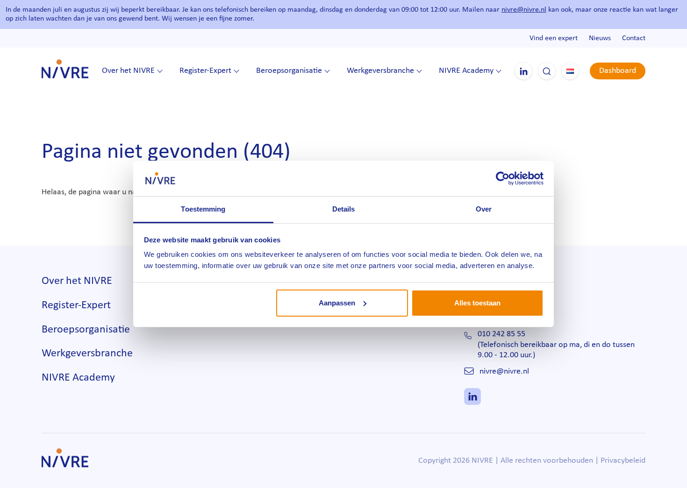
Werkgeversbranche (380, 70)
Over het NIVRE (128, 70)
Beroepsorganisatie (289, 70)
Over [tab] (484, 209)
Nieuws (600, 38)
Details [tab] (343, 209)
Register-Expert (205, 70)
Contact (633, 38)
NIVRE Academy (466, 70)
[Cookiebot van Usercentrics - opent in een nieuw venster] (503, 178)
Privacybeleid (623, 460)
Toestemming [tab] (203, 209)
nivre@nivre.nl (523, 10)
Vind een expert (554, 38)
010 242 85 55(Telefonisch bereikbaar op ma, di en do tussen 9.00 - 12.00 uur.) (556, 345)
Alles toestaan (477, 303)
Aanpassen (337, 303)
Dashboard (617, 70)
